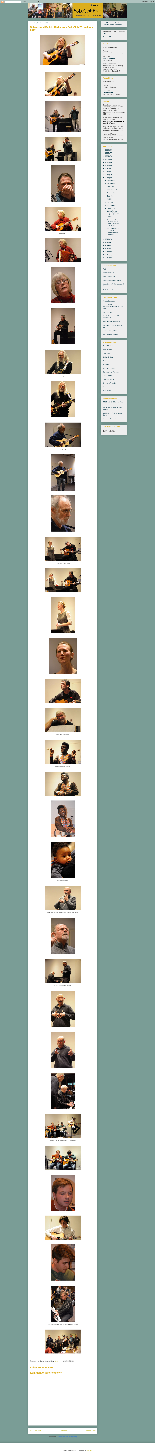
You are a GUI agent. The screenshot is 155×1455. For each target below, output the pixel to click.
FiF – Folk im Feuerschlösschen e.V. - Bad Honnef (113, 306)
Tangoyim (106, 353)
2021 (107, 165)
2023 (107, 159)
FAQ (104, 33)
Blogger (89, 1450)
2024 (107, 156)
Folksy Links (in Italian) (111, 331)
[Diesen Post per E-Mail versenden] (64, 1361)
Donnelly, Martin (108, 379)
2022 (107, 162)
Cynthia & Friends (109, 383)
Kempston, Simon (109, 368)
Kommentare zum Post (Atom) (67, 1437)
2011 (107, 254)
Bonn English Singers (110, 334)
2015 (107, 242)
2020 (107, 168)
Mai (108, 199)
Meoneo (106, 364)
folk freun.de (107, 312)
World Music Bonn (109, 346)
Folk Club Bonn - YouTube (112, 23)
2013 (107, 248)
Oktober (110, 187)
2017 (107, 178)
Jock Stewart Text (109, 276)
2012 (107, 251)
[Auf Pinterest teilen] (73, 1361)
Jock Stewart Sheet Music (112, 280)
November (111, 183)
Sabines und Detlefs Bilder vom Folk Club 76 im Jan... (113, 222)
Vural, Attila (107, 390)
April (109, 202)
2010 (107, 258)
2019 (107, 172)
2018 (107, 175)
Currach (105, 387)
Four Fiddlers (107, 376)
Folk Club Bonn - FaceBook (112, 25)
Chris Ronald (108, 92)
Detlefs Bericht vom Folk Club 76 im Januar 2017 (113, 214)
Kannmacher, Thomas (111, 372)
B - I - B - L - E (108, 289)
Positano (106, 361)
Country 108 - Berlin (110, 419)
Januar (110, 208)
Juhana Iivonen (109, 58)
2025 (107, 153)
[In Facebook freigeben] (70, 1361)
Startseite (63, 1431)
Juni (109, 196)
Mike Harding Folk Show (111, 321)
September (111, 190)
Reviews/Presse (109, 37)
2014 (107, 245)
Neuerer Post (35, 1431)
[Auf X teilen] (68, 1361)
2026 (107, 150)
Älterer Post (90, 1431)
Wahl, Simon (107, 350)
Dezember (111, 180)
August (110, 193)
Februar (110, 205)
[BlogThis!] (66, 1361)
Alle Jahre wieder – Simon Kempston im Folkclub (113, 231)
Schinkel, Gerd (108, 357)
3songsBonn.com (109, 301)
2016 (107, 239)
